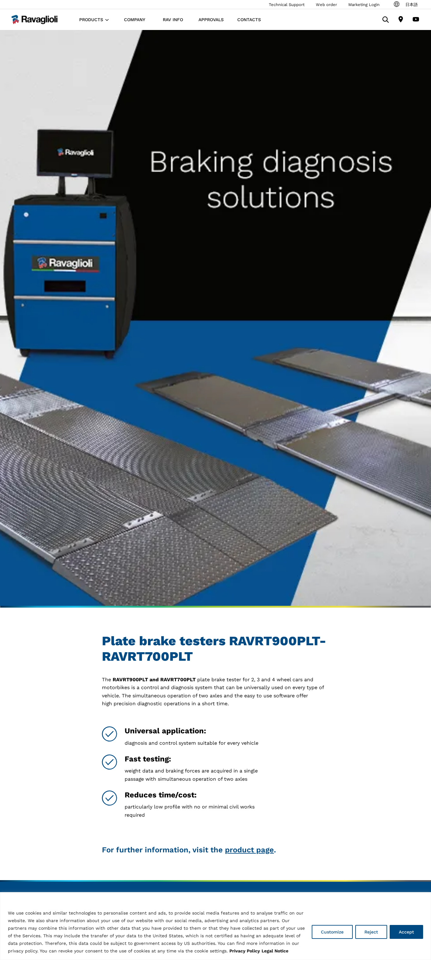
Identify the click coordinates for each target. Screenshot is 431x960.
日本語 (411, 4)
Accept (406, 931)
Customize (332, 931)
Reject (371, 931)
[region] (215, 926)
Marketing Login (364, 4)
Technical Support (286, 4)
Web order (326, 4)
